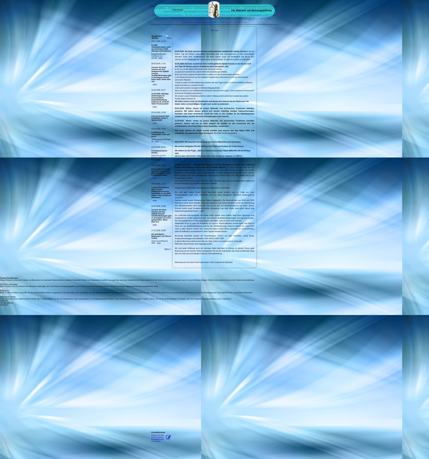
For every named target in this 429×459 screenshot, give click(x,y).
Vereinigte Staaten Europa (260, 8)
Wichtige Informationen (229, 15)
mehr (161, 58)
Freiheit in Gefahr (179, 8)
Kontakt (225, 22)
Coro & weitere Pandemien (227, 12)
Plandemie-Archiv (206, 22)
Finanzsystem (255, 12)
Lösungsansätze (245, 19)
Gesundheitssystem (196, 12)
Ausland (162, 19)
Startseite (158, 8)
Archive (187, 22)
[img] (214, 9)
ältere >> (167, 249)
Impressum (240, 22)
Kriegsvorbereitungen (168, 15)
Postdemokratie (204, 8)
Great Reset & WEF (228, 8)
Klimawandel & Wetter (260, 15)
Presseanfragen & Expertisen (213, 19)
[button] (127, 301)
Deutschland (172, 12)
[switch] (1, 282)
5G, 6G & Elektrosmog (198, 15)
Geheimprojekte (180, 19)
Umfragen (265, 19)
